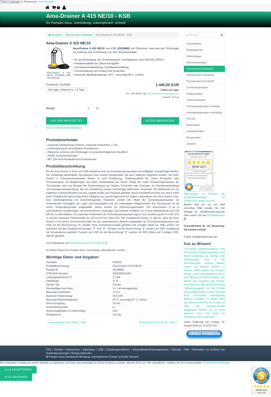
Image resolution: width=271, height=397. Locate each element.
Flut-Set (190, 118)
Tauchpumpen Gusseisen (200, 75)
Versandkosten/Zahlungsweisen (163, 93)
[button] (56, 7)
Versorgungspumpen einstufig (203, 106)
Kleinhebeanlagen (196, 62)
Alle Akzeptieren (18, 369)
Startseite (56, 35)
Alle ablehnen (16, 377)
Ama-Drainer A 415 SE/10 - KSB (157, 322)
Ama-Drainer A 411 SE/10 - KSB (68, 322)
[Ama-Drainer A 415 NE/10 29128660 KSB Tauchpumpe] (58, 59)
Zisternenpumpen (196, 100)
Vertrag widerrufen (81, 353)
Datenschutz (73, 349)
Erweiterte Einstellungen (216, 362)
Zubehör (191, 143)
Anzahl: (50, 108)
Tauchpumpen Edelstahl (78, 35)
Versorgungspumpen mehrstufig (204, 112)
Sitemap (176, 349)
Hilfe (186, 349)
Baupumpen (193, 125)
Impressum (89, 349)
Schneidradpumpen (197, 87)
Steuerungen (193, 137)
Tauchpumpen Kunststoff (200, 81)
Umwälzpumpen (195, 131)
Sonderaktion (193, 43)
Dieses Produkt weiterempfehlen (64, 127)
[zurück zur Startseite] (47, 7)
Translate (48, 1)
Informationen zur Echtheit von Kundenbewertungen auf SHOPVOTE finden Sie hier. (204, 197)
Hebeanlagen (194, 56)
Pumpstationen (194, 50)
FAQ (48, 349)
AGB (100, 349)
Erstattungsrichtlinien (118, 349)
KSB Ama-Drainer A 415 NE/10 (87, 243)
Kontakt (58, 349)
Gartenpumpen (194, 93)
